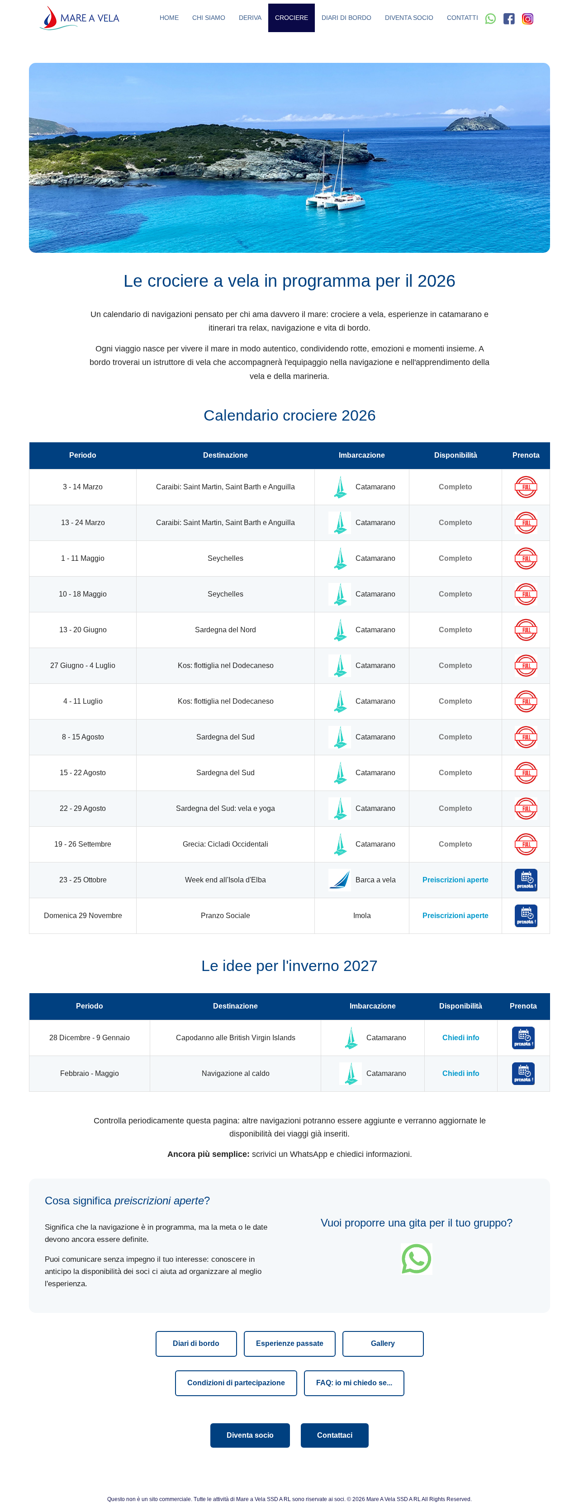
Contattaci (334, 1435)
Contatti (462, 17)
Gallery (383, 1343)
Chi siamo (208, 17)
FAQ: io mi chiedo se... (354, 1383)
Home (169, 17)
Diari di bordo (346, 17)
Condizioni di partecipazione (236, 1383)
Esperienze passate (289, 1343)
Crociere (291, 17)
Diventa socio (409, 17)
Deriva (250, 17)
